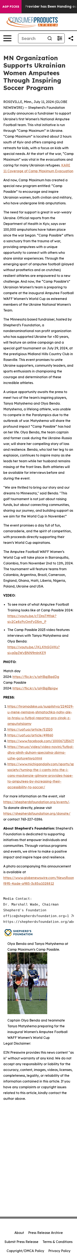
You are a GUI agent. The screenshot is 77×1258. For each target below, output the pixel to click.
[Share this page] (71, 38)
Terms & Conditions (57, 1242)
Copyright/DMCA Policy (25, 1251)
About (19, 1233)
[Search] (50, 38)
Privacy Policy (59, 1251)
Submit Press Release (21, 1242)
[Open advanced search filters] (59, 38)
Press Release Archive (45, 1233)
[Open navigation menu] (7, 38)
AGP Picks (10, 6)
